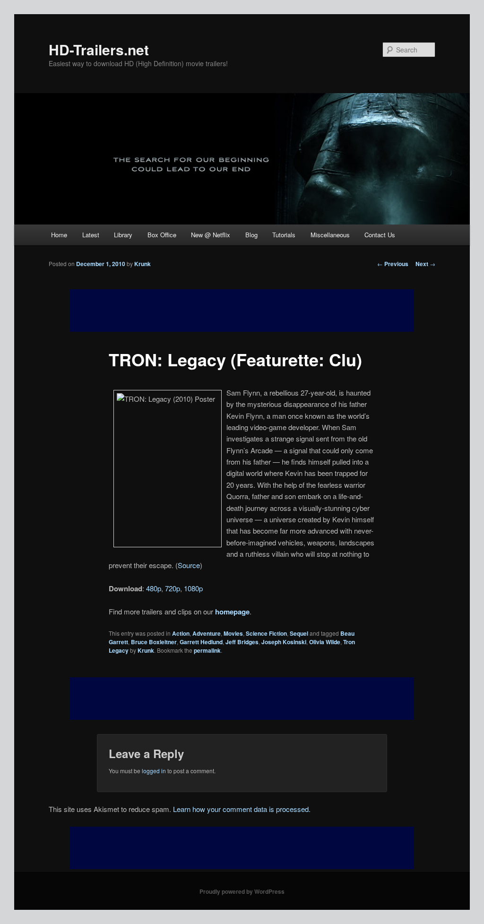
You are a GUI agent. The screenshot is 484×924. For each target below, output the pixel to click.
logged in (154, 771)
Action (181, 633)
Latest (90, 234)
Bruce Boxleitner (154, 642)
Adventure (206, 633)
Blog (251, 234)
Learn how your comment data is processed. (242, 809)
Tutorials (283, 234)
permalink (207, 650)
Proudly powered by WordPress (242, 891)
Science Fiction (266, 633)
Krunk (142, 263)
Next (425, 263)
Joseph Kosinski (283, 642)
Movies (233, 633)
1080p (193, 588)
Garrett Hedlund (201, 642)
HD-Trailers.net (99, 49)
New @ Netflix (210, 234)
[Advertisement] (242, 698)
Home (59, 234)
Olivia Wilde (324, 642)
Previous (392, 263)
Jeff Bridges (242, 642)
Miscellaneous (330, 234)
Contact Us (379, 234)
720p (172, 588)
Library (123, 234)
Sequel (299, 633)
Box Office (161, 234)
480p (153, 588)
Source (189, 565)
